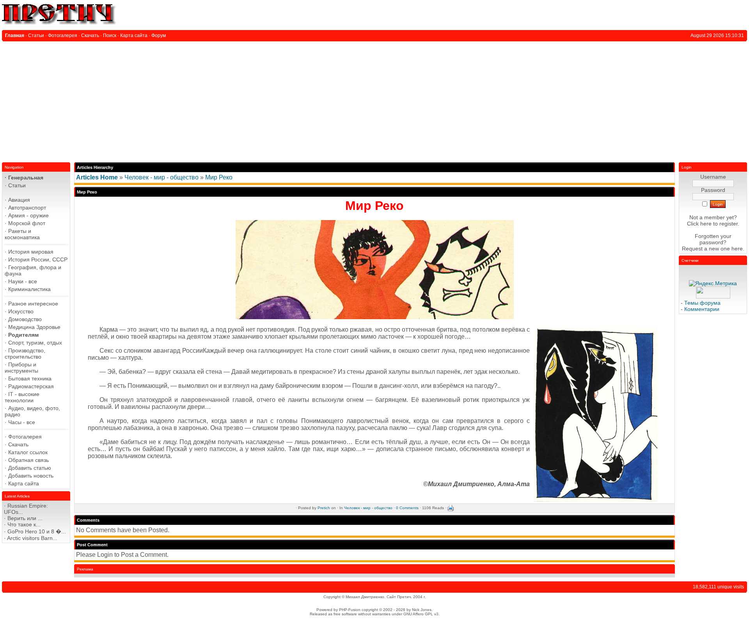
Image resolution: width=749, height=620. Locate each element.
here (737, 248)
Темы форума (702, 303)
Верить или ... (25, 518)
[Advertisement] (374, 100)
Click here (699, 223)
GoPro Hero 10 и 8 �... (36, 531)
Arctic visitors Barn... (32, 538)
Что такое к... (24, 524)
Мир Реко (219, 177)
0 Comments (407, 508)
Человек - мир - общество (161, 177)
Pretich (324, 508)
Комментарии (701, 309)
